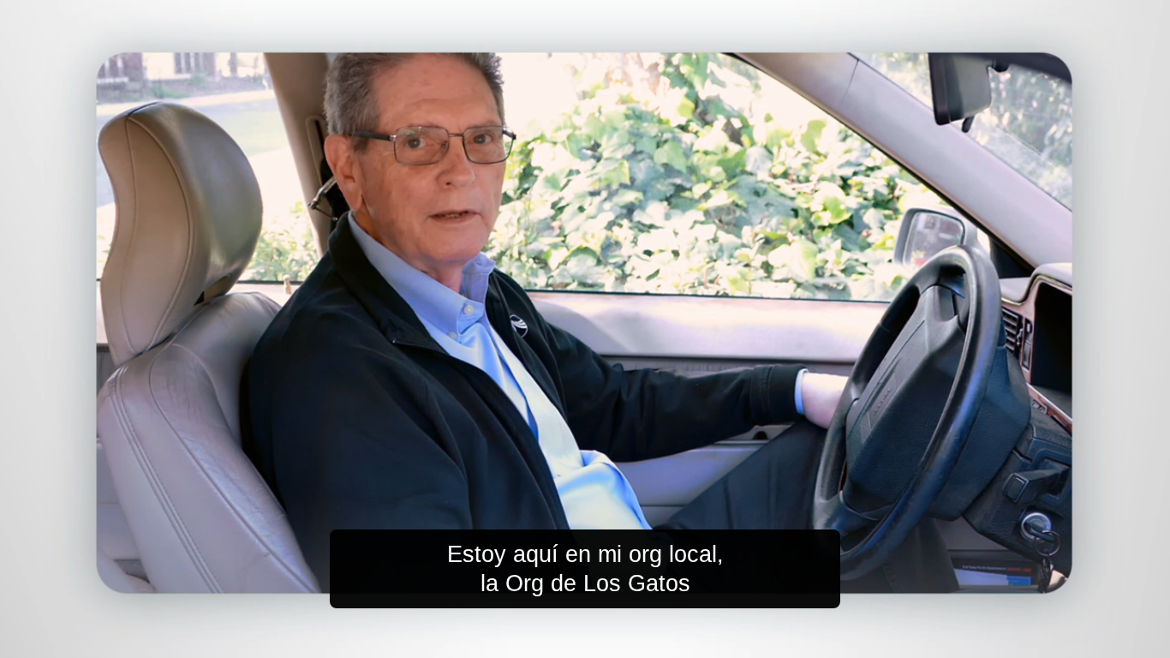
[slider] (619, 641)
